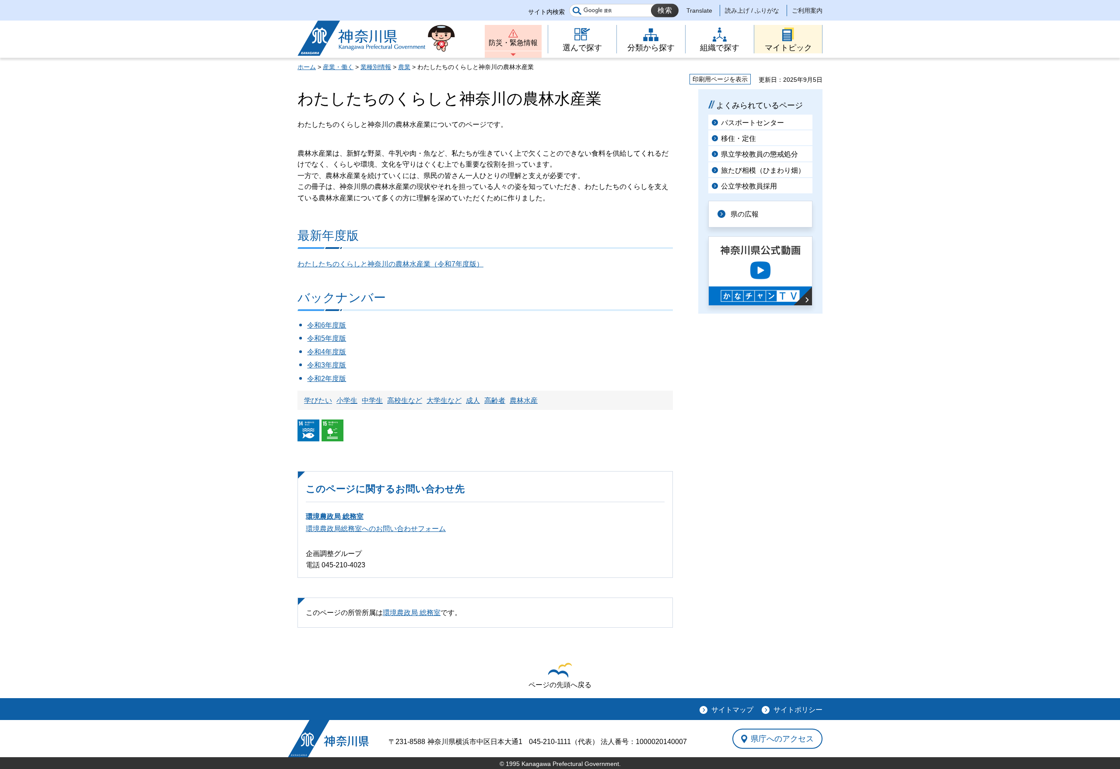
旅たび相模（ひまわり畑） (763, 170)
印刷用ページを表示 (720, 79)
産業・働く (338, 66)
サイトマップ (732, 709)
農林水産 (524, 400)
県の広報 (745, 214)
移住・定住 (738, 138)
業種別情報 (375, 66)
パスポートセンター (752, 122)
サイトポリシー (798, 709)
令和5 (316, 338)
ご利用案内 (807, 10)
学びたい (318, 400)
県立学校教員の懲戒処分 (759, 154)
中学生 (372, 400)
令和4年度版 (326, 352)
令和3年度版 (326, 365)
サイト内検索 (546, 11)
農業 (404, 66)
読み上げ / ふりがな (752, 10)
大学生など (444, 400)
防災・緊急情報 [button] (513, 42)
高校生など (404, 400)
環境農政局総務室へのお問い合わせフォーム (376, 528)
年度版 (335, 338)
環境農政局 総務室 (335, 516)
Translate (699, 10)
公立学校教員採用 (749, 186)
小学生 (346, 400)
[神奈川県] (328, 738)
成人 (473, 400)
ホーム (307, 66)
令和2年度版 (326, 378)
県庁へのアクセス (782, 738)
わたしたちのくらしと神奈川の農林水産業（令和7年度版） (390, 264)
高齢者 (494, 400)
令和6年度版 (326, 325)
